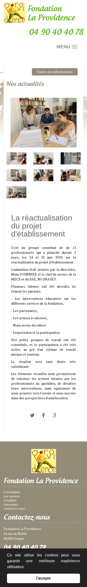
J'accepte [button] (43, 578)
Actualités (10, 500)
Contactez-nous (14, 508)
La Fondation (12, 492)
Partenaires (11, 504)
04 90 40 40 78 (25, 547)
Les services (12, 496)
